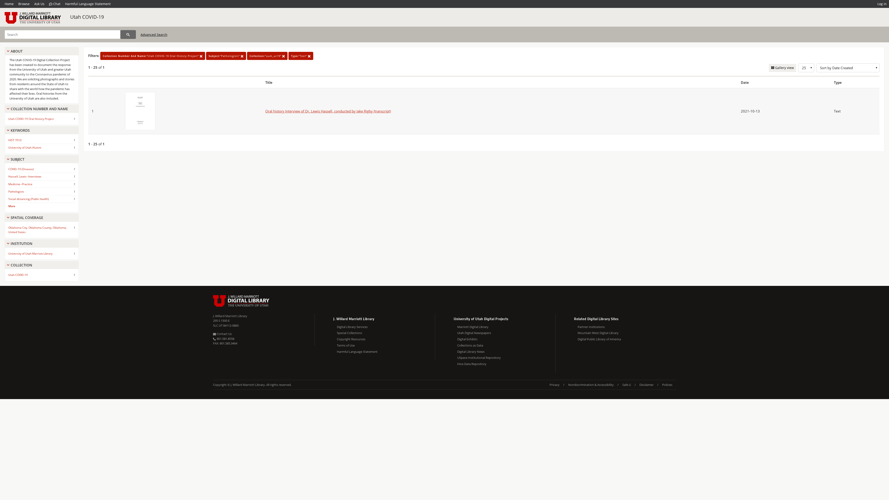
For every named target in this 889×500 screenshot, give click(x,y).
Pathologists (16, 192)
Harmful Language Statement (88, 4)
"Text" (299, 56)
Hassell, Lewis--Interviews (24, 176)
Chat (56, 4)
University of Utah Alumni (24, 148)
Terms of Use (346, 345)
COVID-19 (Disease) (21, 169)
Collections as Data (470, 345)
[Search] (128, 34)
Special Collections (349, 333)
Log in (882, 4)
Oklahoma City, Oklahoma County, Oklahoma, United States (37, 230)
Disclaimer (646, 385)
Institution (21, 243)
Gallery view (784, 68)
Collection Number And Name (39, 108)
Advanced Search (154, 34)
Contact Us (224, 334)
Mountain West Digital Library (598, 333)
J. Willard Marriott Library (230, 316)
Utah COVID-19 (87, 17)
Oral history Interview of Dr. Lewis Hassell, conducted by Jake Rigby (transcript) (328, 111)
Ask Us (39, 4)
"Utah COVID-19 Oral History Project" (151, 56)
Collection (21, 265)
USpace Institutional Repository (479, 358)
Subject (17, 159)
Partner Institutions (591, 327)
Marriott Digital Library (472, 327)
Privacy (555, 385)
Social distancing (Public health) (28, 199)
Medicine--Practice (20, 184)
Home (9, 4)
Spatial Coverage (27, 217)
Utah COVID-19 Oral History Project (31, 119)
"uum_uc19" (266, 56)
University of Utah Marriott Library (30, 254)
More (11, 206)
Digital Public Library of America (599, 339)
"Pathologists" (225, 56)
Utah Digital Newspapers (474, 333)
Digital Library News (471, 352)
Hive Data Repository (471, 364)
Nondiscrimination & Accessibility (591, 385)
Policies (667, 385)
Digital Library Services (352, 327)
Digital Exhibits (467, 339)
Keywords (20, 130)
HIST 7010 (15, 140)
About (16, 51)
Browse (24, 4)
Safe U (626, 385)
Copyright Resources (351, 339)
